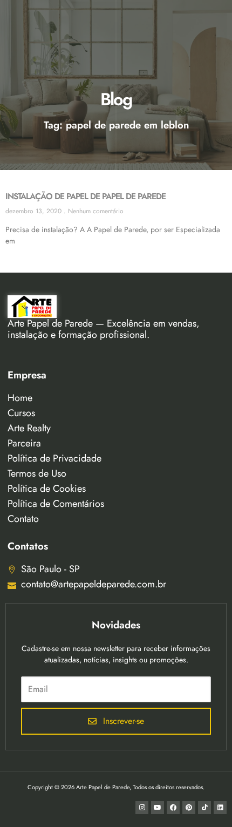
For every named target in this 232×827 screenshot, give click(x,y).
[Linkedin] (220, 807)
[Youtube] (157, 807)
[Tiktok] (204, 807)
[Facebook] (173, 807)
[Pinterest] (188, 807)
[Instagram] (141, 807)
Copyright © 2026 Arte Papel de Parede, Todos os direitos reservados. (116, 787)
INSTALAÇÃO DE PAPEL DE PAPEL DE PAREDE (85, 196)
